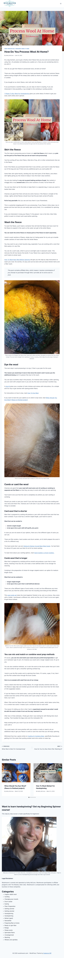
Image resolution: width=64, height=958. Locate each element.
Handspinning (9, 913)
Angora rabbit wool (11, 894)
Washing (7, 937)
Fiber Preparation (9, 48)
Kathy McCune (9, 55)
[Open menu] (60, 3)
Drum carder (8, 901)
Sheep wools (9, 930)
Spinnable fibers (10, 932)
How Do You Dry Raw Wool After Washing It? (48, 748)
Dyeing (7, 904)
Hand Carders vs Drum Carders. (44, 553)
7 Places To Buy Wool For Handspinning (16, 93)
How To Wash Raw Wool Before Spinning (17, 259)
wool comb (10, 595)
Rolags (7, 928)
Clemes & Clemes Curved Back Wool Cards (36, 546)
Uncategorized (9, 935)
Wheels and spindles (11, 940)
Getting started (9, 908)
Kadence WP (47, 953)
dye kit (7, 386)
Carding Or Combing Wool (36, 736)
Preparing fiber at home (22, 48)
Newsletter (8, 920)
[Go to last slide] (4, 780)
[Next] (59, 780)
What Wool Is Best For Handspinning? (13, 748)
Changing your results (11, 899)
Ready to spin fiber (10, 925)
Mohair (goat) (9, 918)
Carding (7, 896)
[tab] (28, 797)
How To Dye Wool (32, 393)
